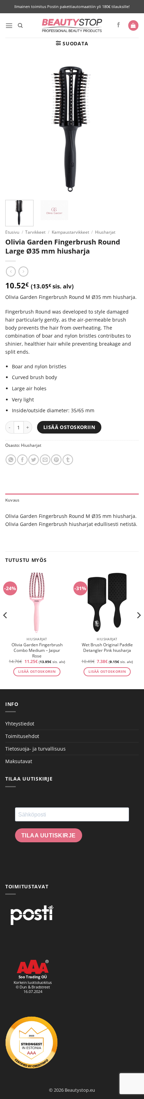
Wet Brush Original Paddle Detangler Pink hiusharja (107, 647)
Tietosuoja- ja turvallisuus (35, 748)
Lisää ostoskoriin (69, 427)
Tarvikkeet (35, 232)
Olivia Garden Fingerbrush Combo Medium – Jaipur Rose (37, 650)
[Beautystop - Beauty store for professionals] (72, 25)
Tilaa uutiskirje (48, 835)
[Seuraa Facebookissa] (118, 25)
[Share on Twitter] (33, 459)
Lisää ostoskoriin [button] (37, 671)
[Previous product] (23, 271)
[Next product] (11, 271)
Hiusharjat (105, 232)
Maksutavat (18, 761)
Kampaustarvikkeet (70, 232)
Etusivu (12, 232)
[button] (9, 25)
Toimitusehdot (22, 736)
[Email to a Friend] (45, 459)
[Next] (138, 629)
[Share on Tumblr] (68, 459)
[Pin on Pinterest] (56, 459)
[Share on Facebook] (22, 459)
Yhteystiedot (19, 723)
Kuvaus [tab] (12, 500)
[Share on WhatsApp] (11, 459)
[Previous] (5, 629)
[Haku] (20, 25)
